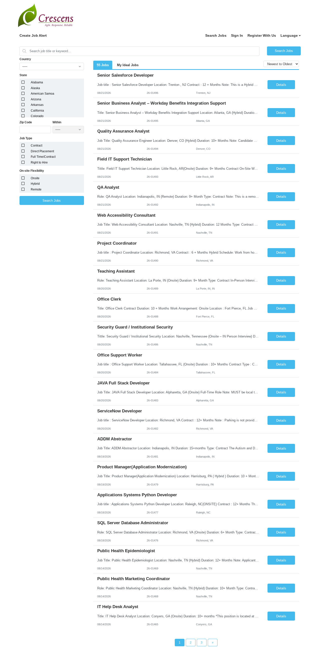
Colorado (37, 116)
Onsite (35, 178)
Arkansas (37, 105)
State (23, 75)
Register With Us (262, 35)
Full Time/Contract (43, 157)
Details (281, 85)
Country (25, 59)
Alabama (37, 82)
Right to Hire (39, 162)
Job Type (26, 138)
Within (56, 122)
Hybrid (35, 183)
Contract (36, 145)
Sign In (237, 35)
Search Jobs (215, 35)
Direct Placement (42, 151)
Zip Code (26, 122)
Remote (36, 189)
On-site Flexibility (32, 170)
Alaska (35, 88)
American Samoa (42, 93)
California (37, 110)
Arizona (36, 99)
